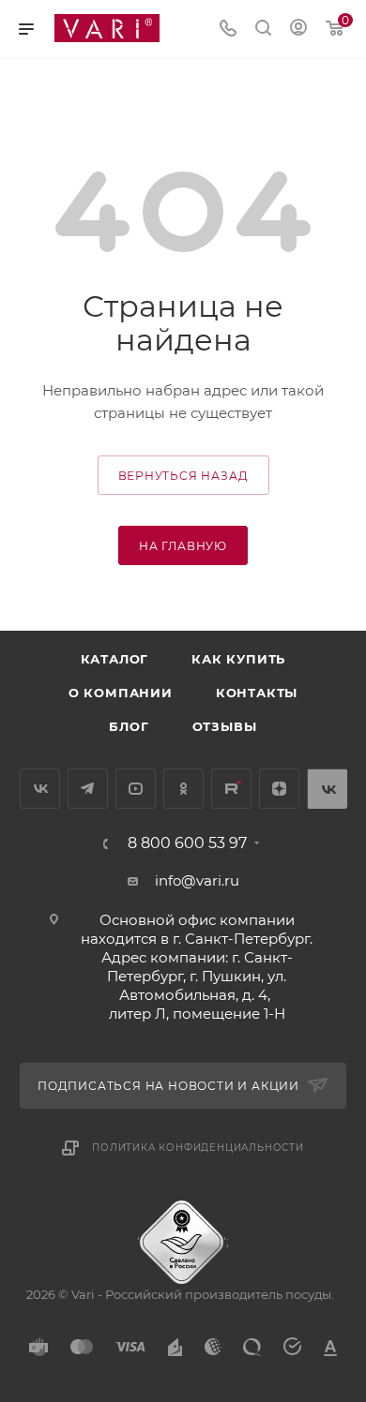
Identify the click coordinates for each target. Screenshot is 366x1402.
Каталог (115, 658)
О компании (121, 692)
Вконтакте (40, 788)
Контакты (256, 692)
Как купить (238, 658)
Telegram (88, 788)
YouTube (135, 788)
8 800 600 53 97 (187, 843)
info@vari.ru (197, 880)
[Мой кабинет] (298, 29)
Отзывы (224, 726)
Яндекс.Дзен (279, 788)
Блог (128, 726)
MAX (327, 788)
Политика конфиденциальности (198, 1147)
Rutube (231, 788)
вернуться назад (183, 476)
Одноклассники (183, 788)
